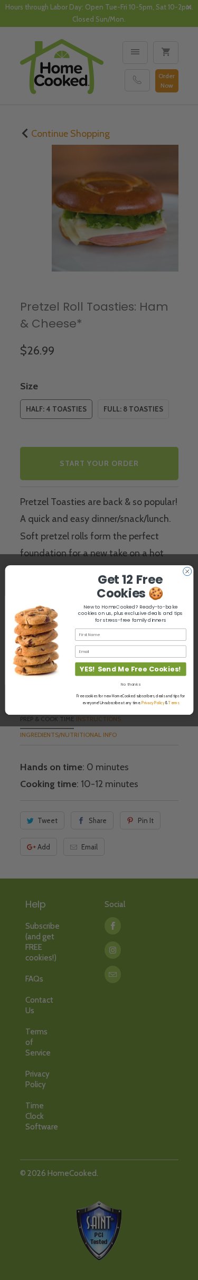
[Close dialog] (187, 571)
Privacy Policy (153, 702)
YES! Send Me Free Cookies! (130, 669)
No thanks (130, 684)
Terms (173, 702)
